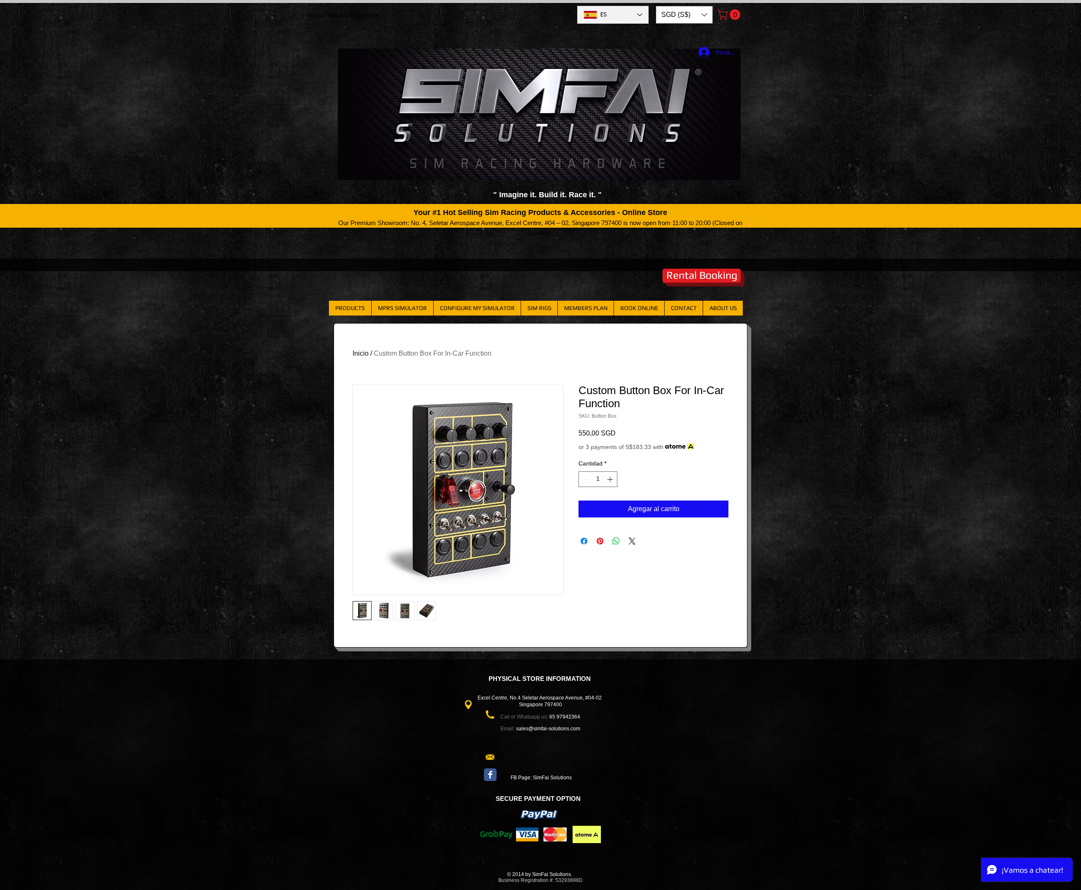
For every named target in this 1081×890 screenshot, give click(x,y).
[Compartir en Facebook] (584, 541)
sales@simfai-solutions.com (548, 729)
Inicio (361, 353)
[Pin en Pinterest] (600, 541)
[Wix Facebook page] (490, 774)
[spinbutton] (598, 479)
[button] (684, 15)
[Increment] (611, 479)
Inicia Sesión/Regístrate (343, 15)
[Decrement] (585, 479)
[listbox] (684, 15)
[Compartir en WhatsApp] (616, 541)
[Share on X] (632, 541)
